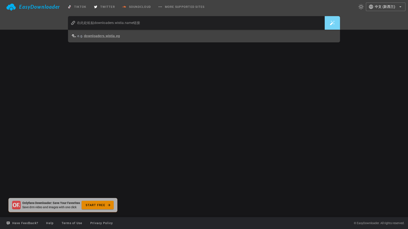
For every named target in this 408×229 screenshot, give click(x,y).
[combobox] (385, 7)
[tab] (33, 7)
